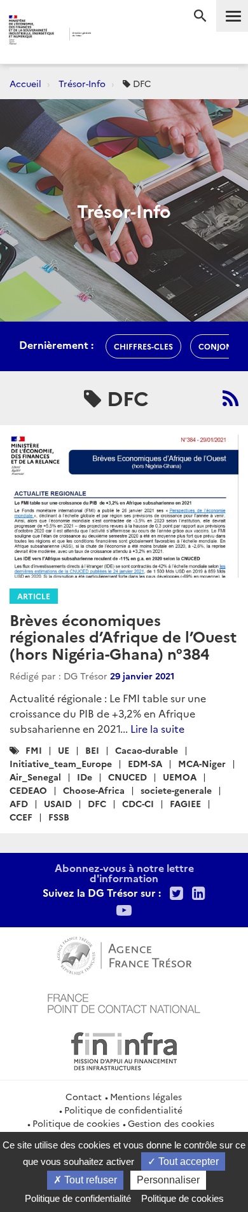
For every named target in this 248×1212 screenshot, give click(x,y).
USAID (58, 803)
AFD (19, 803)
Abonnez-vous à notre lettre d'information (124, 872)
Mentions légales (146, 1096)
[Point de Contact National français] (124, 1002)
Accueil (25, 83)
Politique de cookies (76, 1123)
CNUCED (127, 776)
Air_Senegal (35, 776)
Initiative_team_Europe (61, 763)
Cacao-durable (146, 750)
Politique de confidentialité (123, 1109)
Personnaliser (168, 1180)
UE (63, 750)
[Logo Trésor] (110, 35)
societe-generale (176, 790)
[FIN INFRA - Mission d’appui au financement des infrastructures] (124, 1049)
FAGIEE (185, 803)
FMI (33, 750)
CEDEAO (28, 790)
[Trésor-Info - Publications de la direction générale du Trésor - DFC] (230, 397)
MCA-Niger (202, 763)
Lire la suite (157, 728)
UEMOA (179, 776)
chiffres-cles (143, 346)
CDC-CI (138, 803)
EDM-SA (145, 763)
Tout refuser (89, 1180)
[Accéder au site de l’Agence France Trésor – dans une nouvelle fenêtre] (124, 954)
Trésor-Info (82, 83)
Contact (83, 1096)
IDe (84, 776)
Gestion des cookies (171, 1123)
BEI (92, 750)
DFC (97, 803)
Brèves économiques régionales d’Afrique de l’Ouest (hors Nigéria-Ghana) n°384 (123, 636)
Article (33, 595)
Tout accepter (187, 1161)
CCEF (21, 816)
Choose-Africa (94, 790)
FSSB (58, 816)
